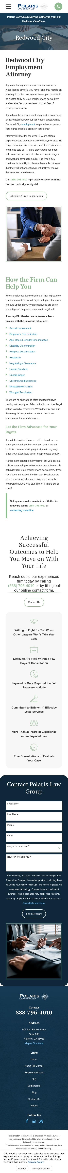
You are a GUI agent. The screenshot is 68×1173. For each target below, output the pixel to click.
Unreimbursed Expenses (22, 380)
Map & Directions (34, 1043)
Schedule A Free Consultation (26, 196)
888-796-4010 (34, 1012)
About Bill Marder (34, 1065)
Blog (34, 1092)
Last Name (12, 814)
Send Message (34, 913)
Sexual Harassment (20, 328)
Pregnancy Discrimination (23, 334)
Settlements (34, 1085)
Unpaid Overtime (18, 369)
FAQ (34, 1079)
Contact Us (34, 602)
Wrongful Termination (20, 392)
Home (34, 1059)
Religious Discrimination (22, 351)
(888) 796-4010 (19, 179)
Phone (10, 825)
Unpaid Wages (17, 375)
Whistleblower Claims (21, 386)
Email (10, 835)
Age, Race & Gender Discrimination (28, 339)
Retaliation (15, 357)
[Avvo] (41, 1121)
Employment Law (34, 1072)
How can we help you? (19, 856)
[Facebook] (27, 1121)
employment (28, 124)
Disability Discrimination (22, 345)
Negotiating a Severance (22, 363)
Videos (34, 1105)
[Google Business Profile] (34, 1121)
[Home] (33, 6)
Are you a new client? (18, 846)
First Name (13, 803)
